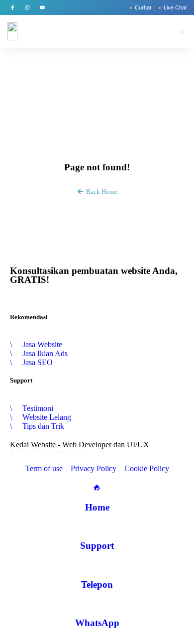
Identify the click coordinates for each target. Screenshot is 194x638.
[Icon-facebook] (12, 7)
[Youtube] (42, 7)
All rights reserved (66, 451)
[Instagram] (27, 7)
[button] (181, 31)
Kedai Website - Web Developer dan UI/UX (79, 444)
